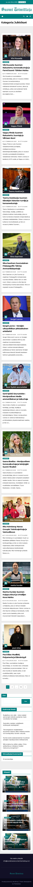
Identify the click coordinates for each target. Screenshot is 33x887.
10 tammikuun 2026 (10, 206)
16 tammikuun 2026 (10, 73)
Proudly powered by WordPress (10, 881)
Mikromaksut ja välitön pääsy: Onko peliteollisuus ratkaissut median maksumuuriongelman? (15, 746)
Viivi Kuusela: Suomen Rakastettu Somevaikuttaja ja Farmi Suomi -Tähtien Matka (16, 68)
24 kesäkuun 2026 (12, 787)
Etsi (4, 695)
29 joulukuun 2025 (10, 600)
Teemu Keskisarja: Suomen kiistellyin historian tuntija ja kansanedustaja (15, 200)
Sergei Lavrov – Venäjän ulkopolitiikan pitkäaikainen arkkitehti (15, 328)
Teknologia (8, 817)
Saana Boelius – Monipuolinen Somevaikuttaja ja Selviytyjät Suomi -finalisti (16, 464)
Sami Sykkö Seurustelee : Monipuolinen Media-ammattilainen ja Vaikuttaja (15, 396)
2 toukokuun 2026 (12, 844)
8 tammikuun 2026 (10, 272)
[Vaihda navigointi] (30, 16)
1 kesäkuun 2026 (11, 808)
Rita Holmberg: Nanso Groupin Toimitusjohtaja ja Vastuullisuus (15, 529)
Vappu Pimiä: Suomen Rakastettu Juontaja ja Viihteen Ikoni (13, 135)
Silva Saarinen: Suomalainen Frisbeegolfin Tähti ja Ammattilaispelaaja (15, 266)
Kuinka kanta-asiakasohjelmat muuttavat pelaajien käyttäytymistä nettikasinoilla (15, 842)
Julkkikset (6, 62)
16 (21, 687)
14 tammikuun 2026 (10, 141)
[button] (24, 16)
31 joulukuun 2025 (10, 535)
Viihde (6, 779)
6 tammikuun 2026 (10, 334)
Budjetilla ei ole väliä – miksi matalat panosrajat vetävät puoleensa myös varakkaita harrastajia (14, 717)
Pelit (6, 801)
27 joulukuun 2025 (10, 660)
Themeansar (17, 883)
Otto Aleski (23, 73)
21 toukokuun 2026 (12, 825)
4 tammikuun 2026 (10, 402)
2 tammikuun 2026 (10, 470)
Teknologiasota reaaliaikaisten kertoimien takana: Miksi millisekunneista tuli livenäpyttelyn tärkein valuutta (16, 731)
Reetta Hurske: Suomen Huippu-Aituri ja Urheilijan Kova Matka (14, 594)
